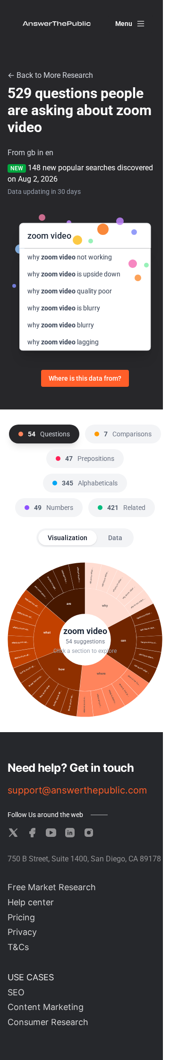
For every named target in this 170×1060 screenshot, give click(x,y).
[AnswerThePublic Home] (57, 23)
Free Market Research (52, 887)
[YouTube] (51, 832)
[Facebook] (32, 832)
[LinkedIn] (70, 832)
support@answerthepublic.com (77, 790)
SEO (16, 992)
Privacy (22, 932)
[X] (13, 832)
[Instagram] (88, 832)
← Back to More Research (50, 75)
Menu (123, 23)
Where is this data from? (85, 378)
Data (115, 538)
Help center (31, 902)
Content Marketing (46, 1007)
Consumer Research (48, 1022)
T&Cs (18, 947)
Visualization (67, 538)
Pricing (21, 917)
